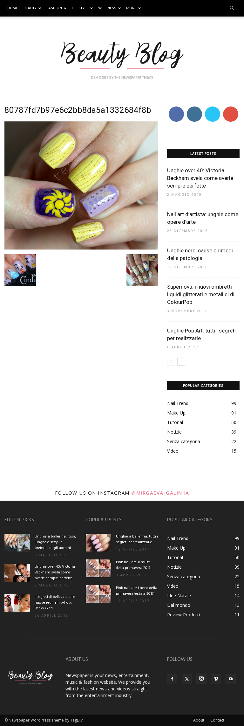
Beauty (30, 8)
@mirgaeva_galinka (160, 493)
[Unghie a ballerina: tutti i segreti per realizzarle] (98, 542)
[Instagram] (201, 679)
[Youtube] (231, 679)
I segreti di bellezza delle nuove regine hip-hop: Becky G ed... (55, 603)
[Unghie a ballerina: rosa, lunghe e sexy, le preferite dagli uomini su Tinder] (17, 542)
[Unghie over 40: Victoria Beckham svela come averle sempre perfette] (17, 573)
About (198, 720)
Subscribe (231, 107)
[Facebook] (172, 679)
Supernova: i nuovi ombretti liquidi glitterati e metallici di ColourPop (200, 294)
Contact (217, 720)
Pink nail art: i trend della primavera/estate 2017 (136, 591)
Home (12, 8)
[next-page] (181, 362)
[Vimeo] (216, 679)
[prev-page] (171, 362)
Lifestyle (80, 8)
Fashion (54, 8)
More (131, 8)
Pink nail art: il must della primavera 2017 (133, 565)
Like (176, 107)
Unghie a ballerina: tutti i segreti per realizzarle (137, 539)
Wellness (107, 8)
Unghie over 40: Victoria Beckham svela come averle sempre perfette (200, 178)
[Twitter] (187, 679)
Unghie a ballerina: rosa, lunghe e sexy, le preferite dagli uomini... (55, 542)
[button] (232, 8)
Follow (194, 107)
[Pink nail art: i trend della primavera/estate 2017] (98, 594)
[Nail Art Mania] (122, 59)
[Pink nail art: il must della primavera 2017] (98, 568)
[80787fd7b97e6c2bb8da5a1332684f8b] (81, 247)
